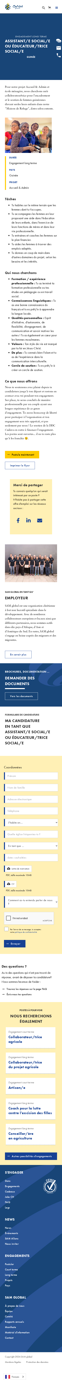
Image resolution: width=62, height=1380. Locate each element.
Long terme (11, 1275)
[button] (49, 7)
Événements (11, 1233)
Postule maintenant (23, 454)
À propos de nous (14, 1306)
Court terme (11, 1269)
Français (15, 1376)
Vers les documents (21, 696)
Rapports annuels (14, 1322)
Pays (7, 1285)
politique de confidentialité (26, 932)
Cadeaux (10, 1191)
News (8, 1228)
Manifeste (10, 1327)
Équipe (9, 1311)
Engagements (12, 1186)
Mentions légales (13, 1362)
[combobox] (14, 1377)
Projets (8, 1280)
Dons (7, 1181)
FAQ (7, 1202)
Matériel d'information (17, 1332)
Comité (9, 1316)
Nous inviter (12, 1244)
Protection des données (37, 1362)
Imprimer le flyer (20, 465)
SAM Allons (11, 1238)
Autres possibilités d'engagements (32, 1156)
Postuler (9, 1264)
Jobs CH (9, 1197)
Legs (7, 1207)
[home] (13, 6)
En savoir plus (18, 654)
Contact (9, 1338)
